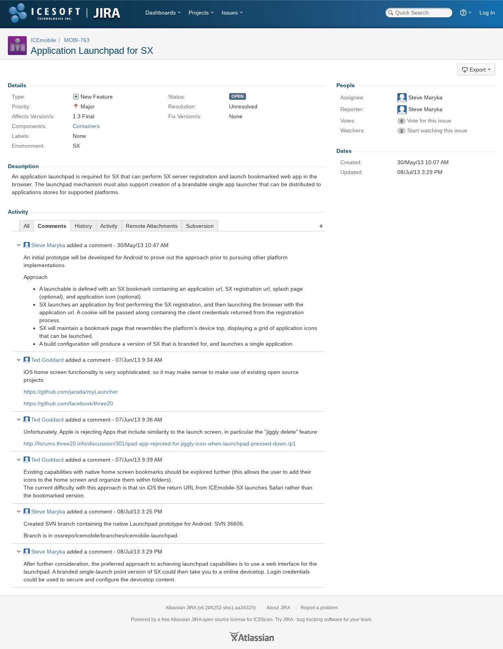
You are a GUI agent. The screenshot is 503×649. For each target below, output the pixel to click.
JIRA (196, 619)
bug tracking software (319, 619)
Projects (199, 12)
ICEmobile (43, 40)
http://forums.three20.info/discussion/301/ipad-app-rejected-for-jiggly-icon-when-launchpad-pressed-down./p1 (160, 443)
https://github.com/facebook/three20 (68, 403)
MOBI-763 (77, 40)
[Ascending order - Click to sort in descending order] (321, 226)
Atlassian (251, 636)
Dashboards (160, 12)
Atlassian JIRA (180, 607)
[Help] (465, 12)
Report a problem (319, 607)
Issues (230, 12)
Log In (487, 12)
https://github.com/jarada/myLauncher (71, 392)
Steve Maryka (48, 245)
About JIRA (278, 607)
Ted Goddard (47, 360)
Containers (86, 126)
